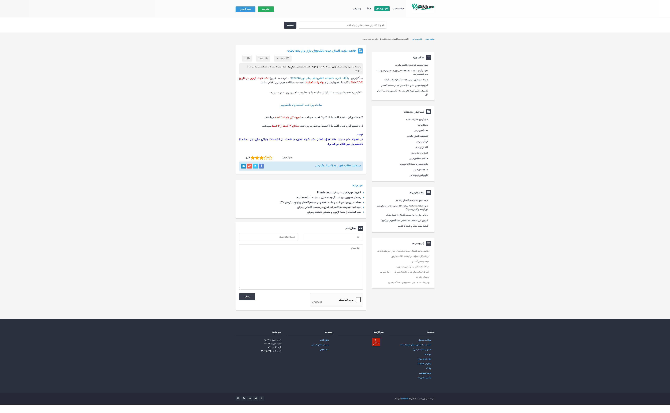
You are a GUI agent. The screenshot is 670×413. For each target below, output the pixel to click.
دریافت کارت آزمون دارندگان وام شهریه (412, 267)
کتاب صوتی (324, 349)
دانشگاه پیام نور (422, 277)
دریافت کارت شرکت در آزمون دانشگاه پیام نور (410, 256)
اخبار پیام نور (382, 9)
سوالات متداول (424, 340)
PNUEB (404, 398)
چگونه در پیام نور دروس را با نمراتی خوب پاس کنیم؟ (406, 80)
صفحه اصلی (398, 9)
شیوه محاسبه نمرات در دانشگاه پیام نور (411, 65)
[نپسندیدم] (257, 158)
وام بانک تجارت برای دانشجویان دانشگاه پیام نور (408, 282)
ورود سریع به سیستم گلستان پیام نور (412, 200)
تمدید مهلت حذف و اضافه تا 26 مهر (413, 226)
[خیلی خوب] (266, 158)
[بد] (253, 158)
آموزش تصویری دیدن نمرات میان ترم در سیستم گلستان (404, 85)
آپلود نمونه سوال (424, 359)
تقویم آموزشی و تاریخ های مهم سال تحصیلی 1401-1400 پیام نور (402, 92)
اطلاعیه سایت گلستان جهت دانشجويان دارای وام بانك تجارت (403, 251)
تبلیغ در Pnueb (424, 363)
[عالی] (270, 158)
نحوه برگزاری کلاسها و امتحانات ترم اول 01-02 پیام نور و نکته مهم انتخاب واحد (402, 72)
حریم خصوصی (425, 373)
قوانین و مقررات (424, 378)
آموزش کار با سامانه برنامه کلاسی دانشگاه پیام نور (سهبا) (404, 220)
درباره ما (428, 354)
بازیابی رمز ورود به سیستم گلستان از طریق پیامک (407, 215)
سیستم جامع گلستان (420, 261)
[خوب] (261, 158)
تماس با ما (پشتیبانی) (422, 349)
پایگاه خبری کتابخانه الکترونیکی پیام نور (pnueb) (320, 78)
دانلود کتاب (324, 340)
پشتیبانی (357, 9)
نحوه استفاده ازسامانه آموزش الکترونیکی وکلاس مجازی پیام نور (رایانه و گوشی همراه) (402, 207)
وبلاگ (368, 9)
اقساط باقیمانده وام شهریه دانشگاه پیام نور (411, 272)
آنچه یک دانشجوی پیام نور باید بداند (415, 345)
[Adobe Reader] (376, 342)
